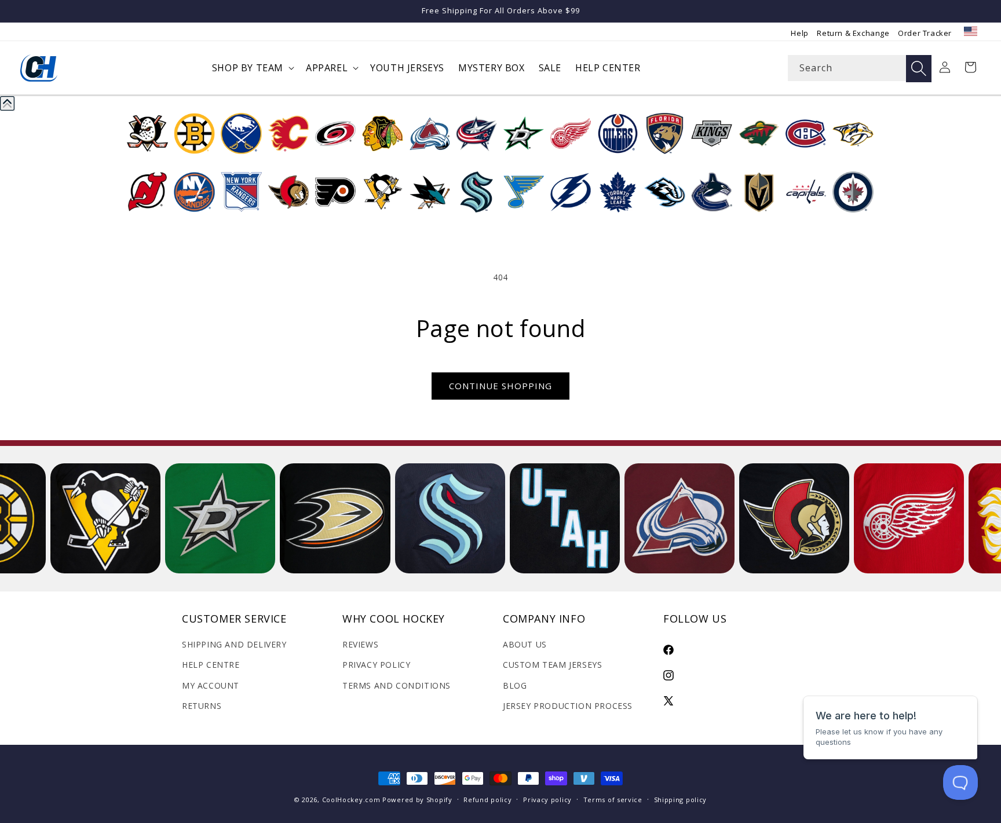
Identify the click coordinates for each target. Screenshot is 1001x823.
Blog (515, 685)
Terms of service (612, 799)
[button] (252, 68)
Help (799, 33)
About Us (525, 644)
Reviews (360, 644)
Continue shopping (500, 386)
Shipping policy (680, 799)
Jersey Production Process (568, 705)
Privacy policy (547, 799)
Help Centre (211, 664)
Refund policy (487, 799)
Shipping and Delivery (234, 644)
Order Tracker (925, 33)
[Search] (918, 68)
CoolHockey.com (351, 799)
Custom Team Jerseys (552, 664)
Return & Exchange (853, 33)
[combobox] (859, 68)
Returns (201, 705)
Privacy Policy (376, 664)
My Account (210, 685)
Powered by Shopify (417, 799)
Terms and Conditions (396, 685)
